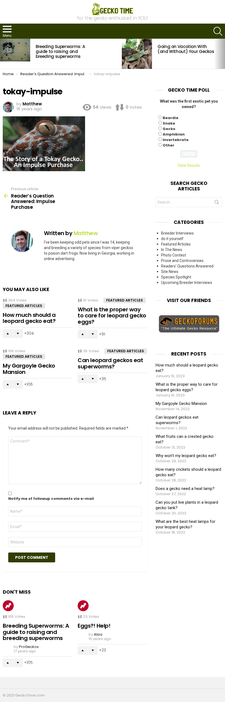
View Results (189, 165)
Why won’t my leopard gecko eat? (186, 455)
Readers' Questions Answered (187, 266)
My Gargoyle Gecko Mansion (29, 369)
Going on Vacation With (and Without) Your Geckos (186, 49)
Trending (8, 605)
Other (168, 145)
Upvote (8, 333)
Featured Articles (23, 305)
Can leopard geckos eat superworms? (110, 363)
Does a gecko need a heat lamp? (185, 488)
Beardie (170, 117)
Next (222, 54)
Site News (169, 271)
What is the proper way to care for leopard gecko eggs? (112, 316)
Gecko (169, 128)
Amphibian (174, 134)
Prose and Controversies (182, 260)
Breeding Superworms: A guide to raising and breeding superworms (60, 51)
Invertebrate (176, 139)
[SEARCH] (217, 31)
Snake (169, 123)
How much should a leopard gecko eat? (29, 318)
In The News (171, 249)
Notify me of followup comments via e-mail (51, 499)
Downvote (18, 333)
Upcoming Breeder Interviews (186, 282)
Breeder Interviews (177, 233)
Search (216, 203)
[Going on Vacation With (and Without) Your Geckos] (137, 54)
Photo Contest (173, 255)
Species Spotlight (176, 277)
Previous (2, 54)
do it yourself (172, 238)
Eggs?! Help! (94, 626)
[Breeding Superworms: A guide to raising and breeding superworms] (15, 50)
